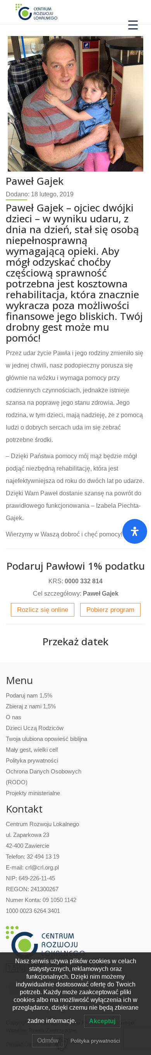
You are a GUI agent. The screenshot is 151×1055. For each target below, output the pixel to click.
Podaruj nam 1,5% (29, 695)
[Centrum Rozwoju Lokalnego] (36, 12)
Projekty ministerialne (33, 793)
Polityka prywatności (32, 760)
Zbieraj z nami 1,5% (31, 706)
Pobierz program (110, 609)
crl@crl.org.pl (42, 867)
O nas (13, 717)
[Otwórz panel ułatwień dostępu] (134, 531)
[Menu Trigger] (133, 24)
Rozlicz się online (42, 609)
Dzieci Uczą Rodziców (34, 728)
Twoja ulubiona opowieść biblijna (46, 738)
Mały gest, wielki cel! (32, 749)
